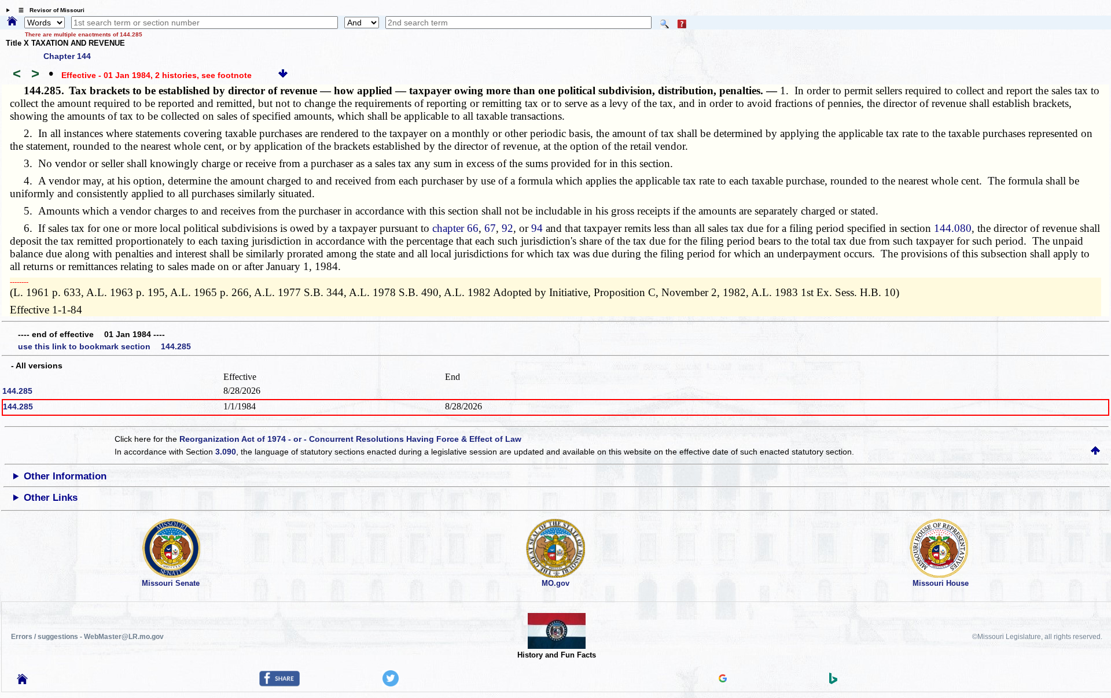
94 (537, 228)
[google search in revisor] (723, 679)
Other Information (65, 476)
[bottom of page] (283, 75)
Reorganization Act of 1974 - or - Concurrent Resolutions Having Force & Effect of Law (350, 439)
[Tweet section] (390, 683)
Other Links (51, 497)
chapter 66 (455, 228)
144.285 (17, 391)
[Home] (12, 22)
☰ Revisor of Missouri (48, 10)
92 (507, 228)
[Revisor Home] (22, 681)
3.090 (225, 451)
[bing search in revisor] (833, 681)
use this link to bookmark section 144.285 (104, 346)
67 (490, 228)
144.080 (953, 228)
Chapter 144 (67, 56)
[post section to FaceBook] (279, 683)
